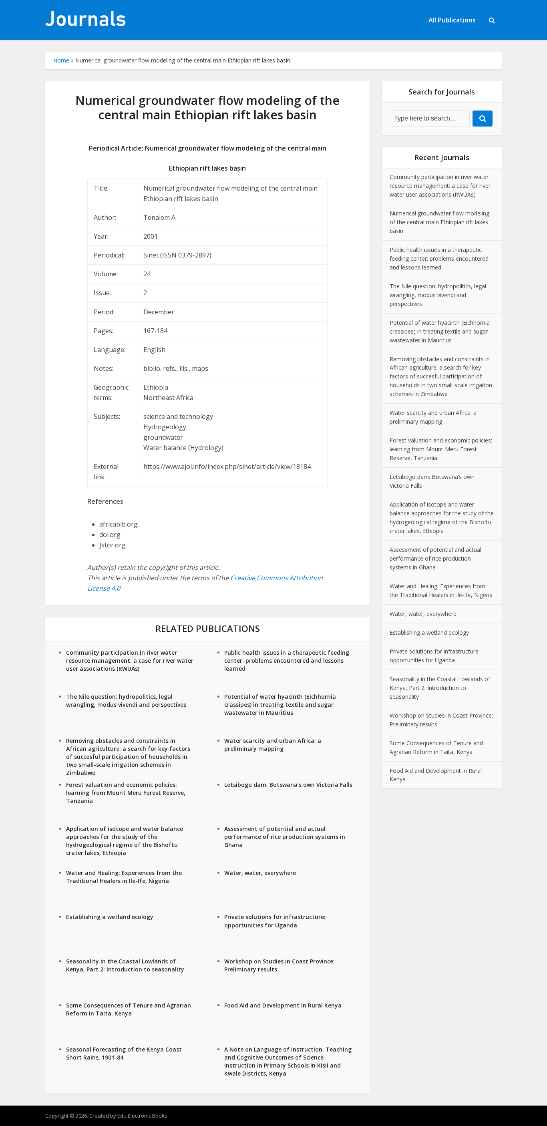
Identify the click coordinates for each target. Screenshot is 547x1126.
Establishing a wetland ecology (109, 917)
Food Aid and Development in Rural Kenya (283, 1005)
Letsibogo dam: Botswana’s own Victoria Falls (288, 784)
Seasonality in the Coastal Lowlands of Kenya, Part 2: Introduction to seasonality (125, 965)
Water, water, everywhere (260, 873)
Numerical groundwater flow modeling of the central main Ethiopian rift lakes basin (439, 222)
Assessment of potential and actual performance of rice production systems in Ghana (284, 837)
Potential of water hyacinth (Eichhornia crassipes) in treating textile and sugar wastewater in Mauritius (280, 704)
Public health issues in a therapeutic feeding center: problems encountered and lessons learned (286, 660)
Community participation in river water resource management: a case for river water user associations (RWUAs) (129, 660)
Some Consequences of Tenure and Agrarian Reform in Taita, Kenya (128, 1009)
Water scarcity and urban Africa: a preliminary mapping (272, 744)
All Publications (452, 20)
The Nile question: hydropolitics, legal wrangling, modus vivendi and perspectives (126, 700)
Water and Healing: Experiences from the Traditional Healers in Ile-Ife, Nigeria (124, 877)
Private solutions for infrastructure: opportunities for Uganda (275, 921)
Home (61, 60)
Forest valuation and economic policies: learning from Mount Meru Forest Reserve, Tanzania (125, 792)
